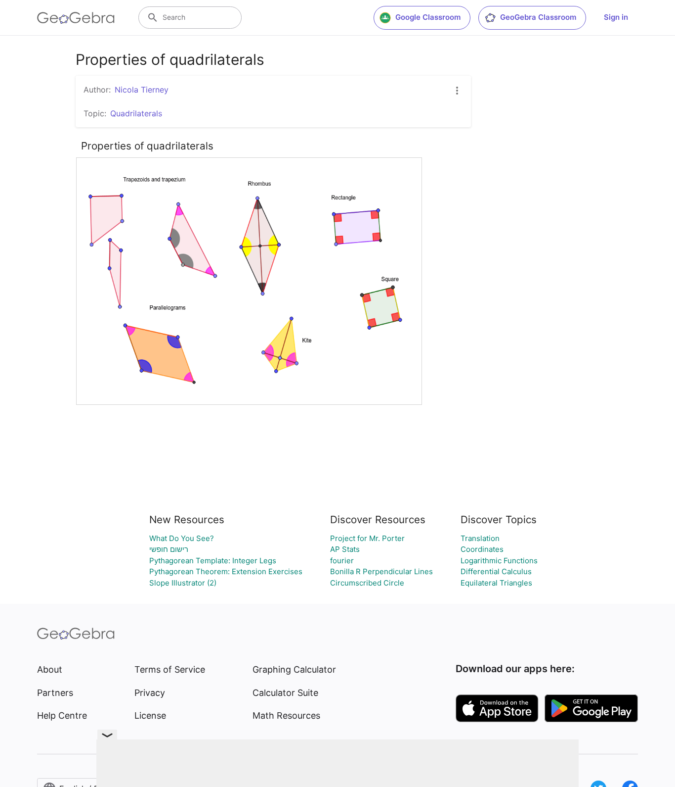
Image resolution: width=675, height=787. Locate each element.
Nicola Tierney (142, 90)
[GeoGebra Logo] (76, 18)
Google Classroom (428, 17)
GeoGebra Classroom (538, 17)
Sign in (616, 17)
